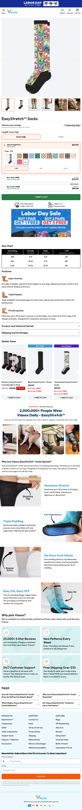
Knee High (21, 137)
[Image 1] (8, 104)
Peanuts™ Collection (10, 740)
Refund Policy (34, 740)
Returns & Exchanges (37, 744)
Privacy (28, 785)
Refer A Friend (62, 744)
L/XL (65, 168)
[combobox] (5, 761)
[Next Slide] (77, 372)
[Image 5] (61, 104)
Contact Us (33, 719)
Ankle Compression (10, 731)
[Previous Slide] (5, 372)
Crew (60, 136)
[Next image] (77, 57)
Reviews (59, 731)
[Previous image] (4, 57)
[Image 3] (34, 104)
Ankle (4, 727)
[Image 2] (21, 104)
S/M (16, 168)
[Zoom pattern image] (15, 163)
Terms (22, 785)
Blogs (58, 719)
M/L (41, 168)
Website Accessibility (37, 748)
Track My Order (62, 740)
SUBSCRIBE (41, 776)
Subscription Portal (64, 748)
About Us (59, 727)
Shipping (32, 736)
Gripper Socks (7, 736)
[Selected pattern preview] (10, 159)
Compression (7, 723)
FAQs (31, 723)
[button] (4, 11)
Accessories (7, 744)
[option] (19, 156)
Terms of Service (36, 727)
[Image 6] (74, 104)
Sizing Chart (61, 736)
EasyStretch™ (7, 719)
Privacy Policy (34, 731)
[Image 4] (47, 104)
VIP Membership (62, 723)
